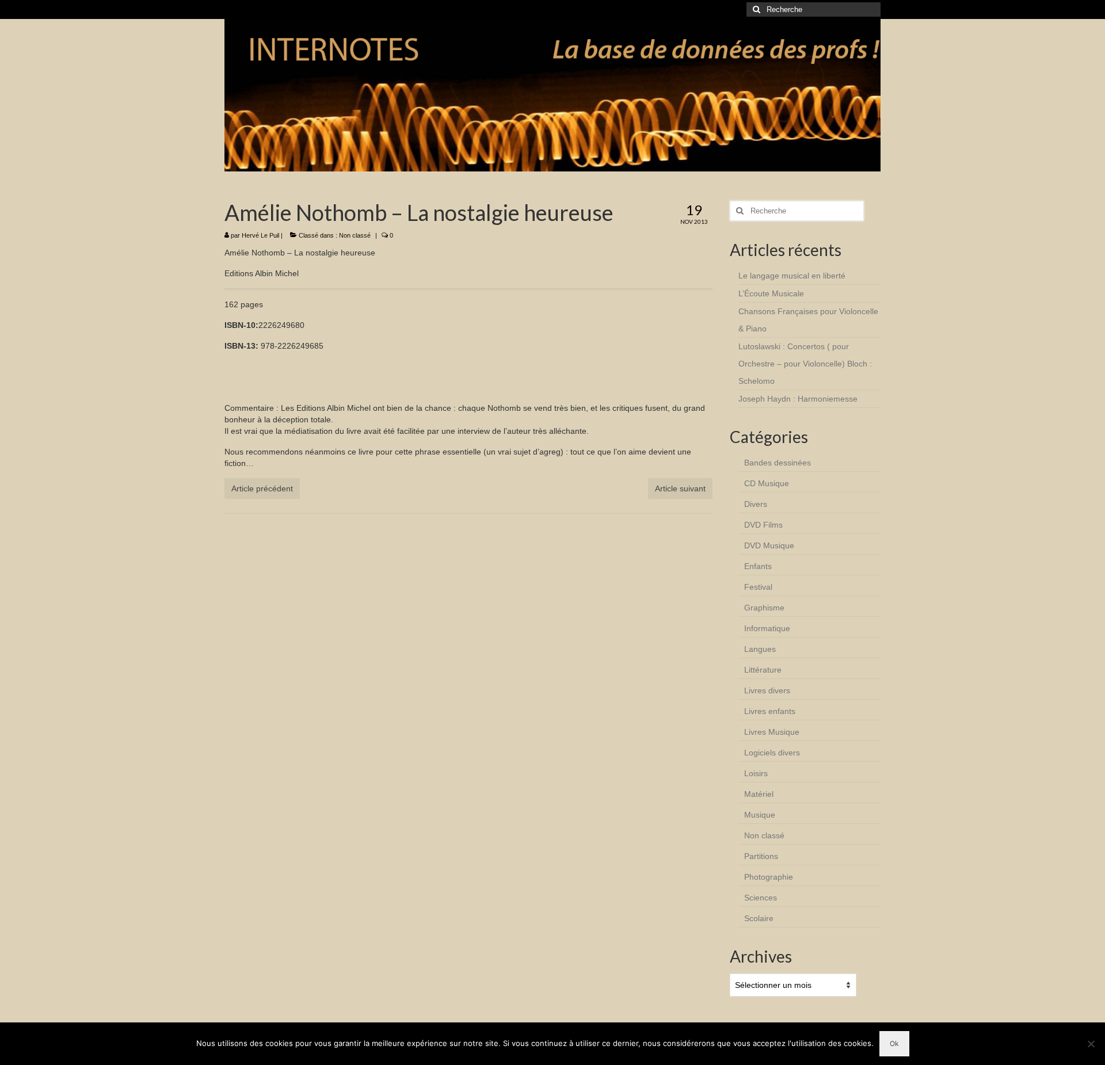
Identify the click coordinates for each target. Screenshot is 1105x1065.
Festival (758, 586)
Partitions (761, 856)
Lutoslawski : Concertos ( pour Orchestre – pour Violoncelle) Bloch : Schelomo (805, 363)
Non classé (355, 235)
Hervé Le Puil (260, 235)
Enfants (758, 566)
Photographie (768, 876)
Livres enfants (769, 711)
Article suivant (680, 488)
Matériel (759, 794)
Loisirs (756, 773)
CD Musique (766, 483)
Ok (894, 1043)
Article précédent (262, 488)
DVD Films (763, 524)
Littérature (763, 669)
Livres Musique (771, 731)
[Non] (1090, 1043)
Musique (759, 814)
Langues (760, 649)
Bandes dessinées (777, 462)
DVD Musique (769, 545)
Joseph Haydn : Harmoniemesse (798, 398)
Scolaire (759, 918)
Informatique (767, 628)
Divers (755, 504)
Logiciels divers (772, 752)
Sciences (760, 897)
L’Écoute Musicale (771, 293)
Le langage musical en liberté (791, 275)
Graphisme (764, 607)
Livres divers (767, 690)
